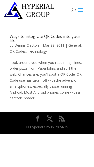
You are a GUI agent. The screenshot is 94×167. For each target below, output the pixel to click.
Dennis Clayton (26, 45)
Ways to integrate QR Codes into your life (45, 38)
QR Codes (18, 51)
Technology (37, 51)
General (74, 45)
